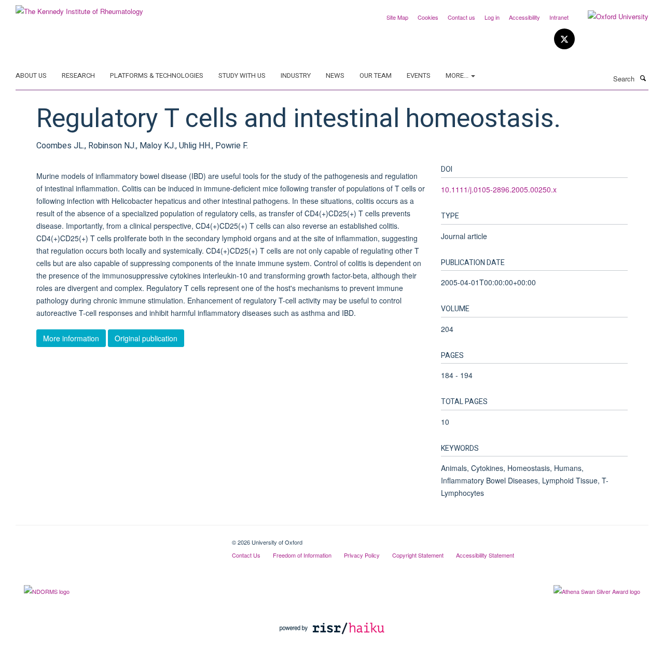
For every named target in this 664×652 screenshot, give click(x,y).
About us (31, 75)
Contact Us (246, 555)
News (335, 75)
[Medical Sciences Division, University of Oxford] (116, 538)
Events (419, 75)
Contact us (461, 17)
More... (458, 75)
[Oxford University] (610, 16)
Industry (296, 75)
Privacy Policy (362, 555)
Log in (492, 17)
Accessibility (524, 17)
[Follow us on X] (564, 39)
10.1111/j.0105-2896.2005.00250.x (499, 189)
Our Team (375, 75)
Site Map (397, 17)
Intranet (559, 17)
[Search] (642, 78)
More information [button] (71, 338)
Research (78, 75)
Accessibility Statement (485, 555)
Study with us (242, 75)
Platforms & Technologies (156, 75)
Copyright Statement (418, 555)
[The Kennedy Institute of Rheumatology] (79, 7)
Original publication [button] (146, 338)
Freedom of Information (302, 555)
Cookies (428, 17)
